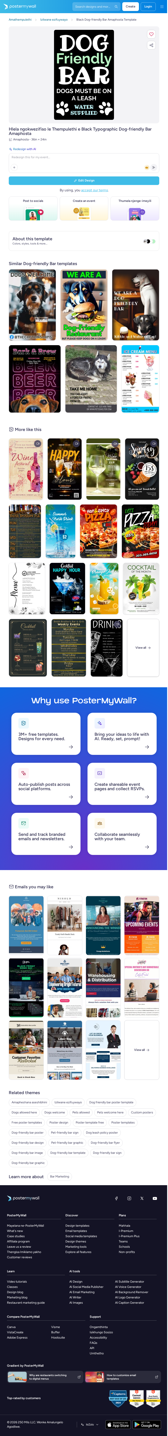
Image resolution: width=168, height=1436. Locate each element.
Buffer (55, 1332)
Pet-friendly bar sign (65, 1132)
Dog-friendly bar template (68, 1153)
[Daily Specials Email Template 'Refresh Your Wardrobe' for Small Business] (64, 925)
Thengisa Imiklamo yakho (24, 1252)
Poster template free (90, 1122)
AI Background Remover (131, 1292)
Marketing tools (76, 1247)
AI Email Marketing (81, 1292)
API (92, 1348)
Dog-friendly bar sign (107, 1153)
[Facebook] (116, 1198)
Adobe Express (17, 1337)
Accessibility (98, 1337)
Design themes (75, 1241)
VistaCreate (15, 1332)
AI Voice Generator (128, 1287)
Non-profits (127, 1252)
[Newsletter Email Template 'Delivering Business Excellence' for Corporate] (103, 1050)
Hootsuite (58, 1337)
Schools (124, 1247)
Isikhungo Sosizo (101, 1332)
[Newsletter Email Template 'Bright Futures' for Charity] (64, 988)
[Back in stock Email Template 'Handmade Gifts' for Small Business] (26, 1050)
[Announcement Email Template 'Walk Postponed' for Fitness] (26, 925)
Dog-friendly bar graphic (28, 1163)
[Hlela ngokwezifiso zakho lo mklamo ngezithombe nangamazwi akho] (84, 75)
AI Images (76, 1303)
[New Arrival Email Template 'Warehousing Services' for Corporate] (103, 988)
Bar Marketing (59, 1176)
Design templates (77, 1226)
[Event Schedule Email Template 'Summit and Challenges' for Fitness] (141, 925)
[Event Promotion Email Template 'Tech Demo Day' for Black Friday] (26, 988)
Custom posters (142, 1112)
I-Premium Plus (129, 1236)
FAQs (93, 1343)
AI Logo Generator (127, 1297)
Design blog (15, 1292)
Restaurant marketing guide (26, 1303)
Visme (55, 1327)
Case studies (16, 1236)
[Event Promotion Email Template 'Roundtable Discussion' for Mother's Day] (141, 988)
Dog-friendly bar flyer (105, 1143)
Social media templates (81, 1236)
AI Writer (75, 1297)
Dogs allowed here (24, 1112)
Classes (12, 1287)
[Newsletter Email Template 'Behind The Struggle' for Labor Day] (64, 1050)
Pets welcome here (110, 1112)
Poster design (58, 1122)
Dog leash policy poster (102, 1132)
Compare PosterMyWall (23, 1317)
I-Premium (126, 1231)
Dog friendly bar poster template (111, 1102)
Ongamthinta (99, 1327)
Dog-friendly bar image (27, 1153)
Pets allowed (81, 1112)
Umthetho (97, 1353)
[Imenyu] (162, 6)
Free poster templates (27, 1122)
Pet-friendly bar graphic (67, 1143)
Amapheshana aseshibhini (29, 1102)
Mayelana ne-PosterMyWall (25, 1226)
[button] (151, 34)
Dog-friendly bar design (28, 1143)
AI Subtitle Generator (129, 1281)
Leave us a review (19, 1247)
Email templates (76, 1231)
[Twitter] (142, 1198)
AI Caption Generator (129, 1303)
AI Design (75, 1281)
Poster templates (123, 1122)
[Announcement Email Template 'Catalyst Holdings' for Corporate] (103, 925)
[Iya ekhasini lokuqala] (18, 6)
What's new (15, 1231)
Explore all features (78, 1252)
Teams (123, 1241)
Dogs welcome (54, 1112)
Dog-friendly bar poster (28, 1132)
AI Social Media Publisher (86, 1287)
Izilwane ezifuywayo (68, 1102)
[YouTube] (154, 1198)
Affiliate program (18, 1241)
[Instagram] (129, 1198)
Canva (11, 1327)
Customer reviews (19, 1257)
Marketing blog (17, 1297)
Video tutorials (17, 1281)
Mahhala (124, 1226)
